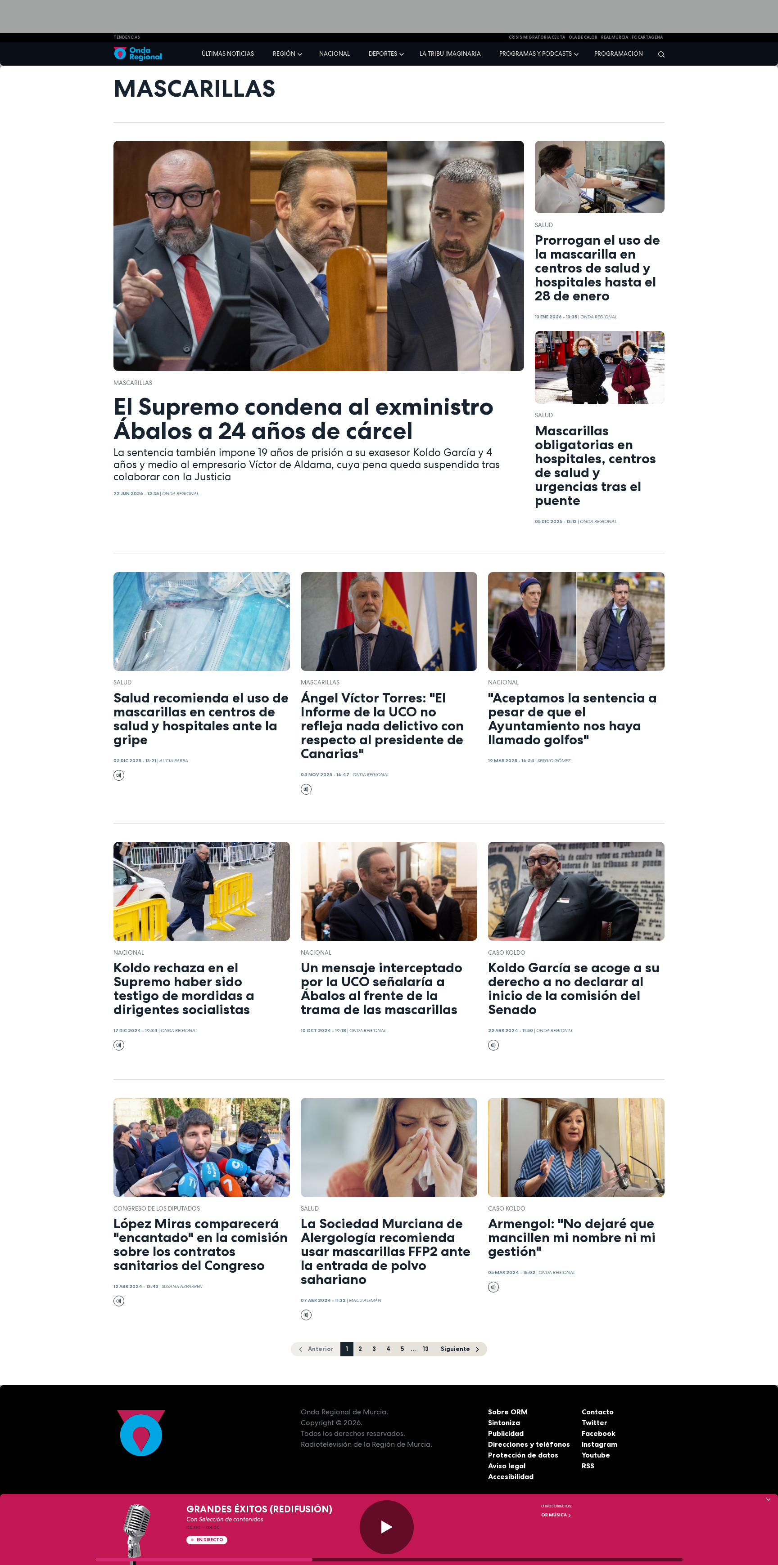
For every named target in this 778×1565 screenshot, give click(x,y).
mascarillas (132, 383)
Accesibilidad (511, 1476)
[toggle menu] (300, 53)
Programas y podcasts (535, 54)
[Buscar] (658, 54)
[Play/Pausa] (387, 1527)
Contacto (598, 1411)
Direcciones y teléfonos (529, 1444)
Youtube (596, 1454)
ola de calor (583, 37)
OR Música (554, 1515)
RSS (588, 1465)
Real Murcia (614, 37)
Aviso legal (506, 1465)
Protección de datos (523, 1454)
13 (426, 1348)
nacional (503, 682)
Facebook (598, 1433)
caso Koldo (506, 953)
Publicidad (506, 1433)
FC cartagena (647, 37)
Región (284, 54)
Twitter (594, 1422)
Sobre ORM (508, 1411)
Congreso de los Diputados (156, 1208)
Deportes (383, 54)
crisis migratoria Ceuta (537, 37)
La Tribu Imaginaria (450, 54)
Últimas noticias (228, 54)
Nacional (334, 54)
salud (544, 225)
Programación (618, 54)
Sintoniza (504, 1422)
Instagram (599, 1444)
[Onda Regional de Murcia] (137, 54)
